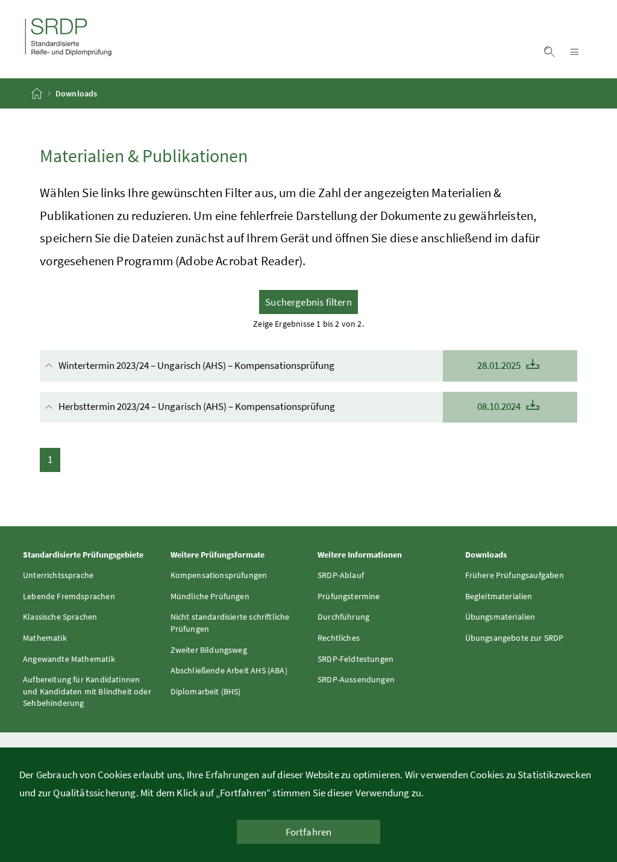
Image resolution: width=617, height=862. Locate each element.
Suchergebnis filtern (308, 302)
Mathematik (45, 637)
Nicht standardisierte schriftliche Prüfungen (230, 622)
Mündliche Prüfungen (210, 596)
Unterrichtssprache (58, 575)
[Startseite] (38, 93)
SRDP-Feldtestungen (355, 658)
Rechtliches (339, 637)
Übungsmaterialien (500, 616)
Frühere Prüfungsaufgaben (514, 575)
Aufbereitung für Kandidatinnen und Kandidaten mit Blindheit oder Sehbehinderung (87, 691)
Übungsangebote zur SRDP (514, 637)
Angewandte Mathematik (69, 658)
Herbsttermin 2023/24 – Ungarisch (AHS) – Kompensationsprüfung (290, 406)
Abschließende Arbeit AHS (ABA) (229, 670)
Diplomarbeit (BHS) (206, 691)
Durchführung (343, 616)
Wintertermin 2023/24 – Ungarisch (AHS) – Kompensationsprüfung (290, 365)
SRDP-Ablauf (341, 575)
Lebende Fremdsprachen (69, 596)
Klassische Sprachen (60, 616)
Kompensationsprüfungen (219, 575)
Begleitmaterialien (499, 596)
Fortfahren (309, 831)
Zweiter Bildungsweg (209, 649)
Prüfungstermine (349, 596)
